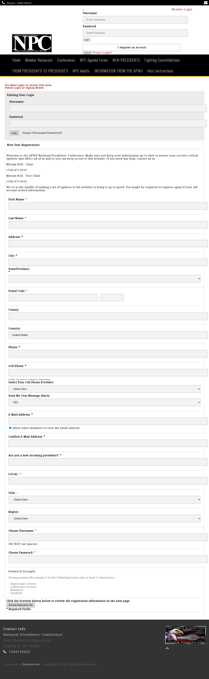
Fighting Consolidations (162, 60)
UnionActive (31, 664)
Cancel (87, 53)
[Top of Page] (167, 648)
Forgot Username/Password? (42, 132)
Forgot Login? (102, 52)
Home (16, 60)
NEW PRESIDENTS (126, 60)
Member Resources (39, 60)
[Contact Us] (206, 3)
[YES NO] (104, 402)
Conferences (66, 60)
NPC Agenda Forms (94, 60)
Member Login (182, 9)
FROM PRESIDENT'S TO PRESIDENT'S (40, 71)
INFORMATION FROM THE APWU (118, 71)
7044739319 (24, 3)
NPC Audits (81, 71)
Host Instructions (160, 71)
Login (86, 40)
